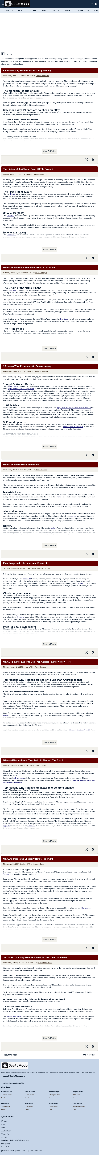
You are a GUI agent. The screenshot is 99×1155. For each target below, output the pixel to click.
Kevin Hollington (41, 273)
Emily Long (29, 1103)
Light (36, 1151)
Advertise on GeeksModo (14, 1083)
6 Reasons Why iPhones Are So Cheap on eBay (27, 70)
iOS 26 (44, 10)
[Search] (92, 4)
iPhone (12, 194)
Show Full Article (49, 151)
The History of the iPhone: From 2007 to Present (28, 169)
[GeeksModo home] (17, 7)
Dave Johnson (41, 470)
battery (53, 528)
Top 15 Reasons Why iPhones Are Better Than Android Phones (35, 957)
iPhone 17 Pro (83, 10)
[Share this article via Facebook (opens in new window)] (93, 159)
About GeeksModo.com (14, 1076)
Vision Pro (5, 1134)
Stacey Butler (53, 1103)
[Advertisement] (49, 32)
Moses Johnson (42, 371)
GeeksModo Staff (42, 76)
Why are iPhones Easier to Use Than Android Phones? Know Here (37, 662)
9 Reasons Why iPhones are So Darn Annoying (27, 366)
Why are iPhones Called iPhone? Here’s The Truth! (29, 267)
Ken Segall (64, 319)
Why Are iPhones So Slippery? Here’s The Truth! (28, 859)
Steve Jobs (12, 290)
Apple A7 (6, 826)
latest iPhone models (14, 1016)
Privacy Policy (5, 1143)
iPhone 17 (68, 10)
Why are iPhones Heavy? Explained (21, 464)
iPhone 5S (31, 826)
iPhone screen (86, 908)
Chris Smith (5, 1103)
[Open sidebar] (96, 4)
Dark (40, 1151)
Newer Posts (10, 1055)
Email (3, 1098)
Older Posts (89, 1055)
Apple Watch (6, 1131)
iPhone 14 (27, 579)
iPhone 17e (8, 10)
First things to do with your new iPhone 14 (25, 563)
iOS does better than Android (79, 730)
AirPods (4, 1137)
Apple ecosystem (12, 386)
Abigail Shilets (78, 1091)
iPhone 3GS (11, 235)
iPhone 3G (10, 216)
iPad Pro (56, 10)
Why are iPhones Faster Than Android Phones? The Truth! (33, 760)
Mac (3, 1128)
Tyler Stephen (77, 1103)
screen (73, 516)
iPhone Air (32, 10)
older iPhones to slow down (73, 427)
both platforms (18, 778)
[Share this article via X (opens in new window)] (86, 159)
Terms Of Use (5, 1147)
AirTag (20, 10)
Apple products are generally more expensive (74, 408)
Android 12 (7, 716)
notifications (38, 436)
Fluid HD (24, 1151)
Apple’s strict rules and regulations (21, 389)
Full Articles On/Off (8, 1151)
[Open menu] (2, 4)
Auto (31, 1151)
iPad (3, 1124)
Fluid (18, 1151)
